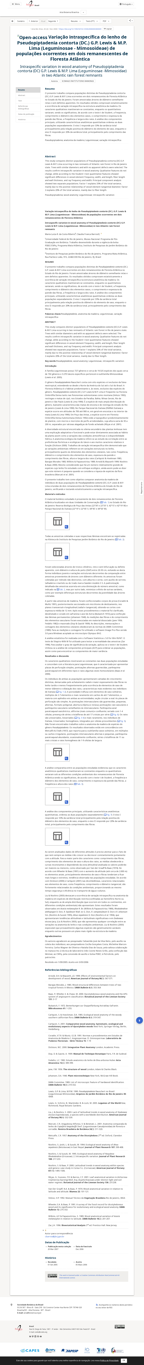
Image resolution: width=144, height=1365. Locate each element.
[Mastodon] (33, 1336)
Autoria (54, 81)
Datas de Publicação (26, 114)
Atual (43, 21)
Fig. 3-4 (80, 717)
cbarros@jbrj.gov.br (54, 1236)
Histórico (22, 119)
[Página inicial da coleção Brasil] (18, 1331)
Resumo (74, 21)
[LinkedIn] (35, 1336)
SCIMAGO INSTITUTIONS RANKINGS (78, 81)
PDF (104, 21)
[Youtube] (41, 1336)
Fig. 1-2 (62, 691)
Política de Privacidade (109, 1361)
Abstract (21, 95)
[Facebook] (38, 1336)
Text (20, 101)
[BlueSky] (30, 1336)
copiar (108, 29)
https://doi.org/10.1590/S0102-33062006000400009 (80, 29)
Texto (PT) (90, 21)
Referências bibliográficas (23, 107)
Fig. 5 (122, 721)
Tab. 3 (79, 784)
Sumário (21, 21)
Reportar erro (141, 488)
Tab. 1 (106, 502)
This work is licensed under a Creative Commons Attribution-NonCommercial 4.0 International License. (89, 1276)
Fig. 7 (108, 814)
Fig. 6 (115, 714)
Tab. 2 (121, 539)
